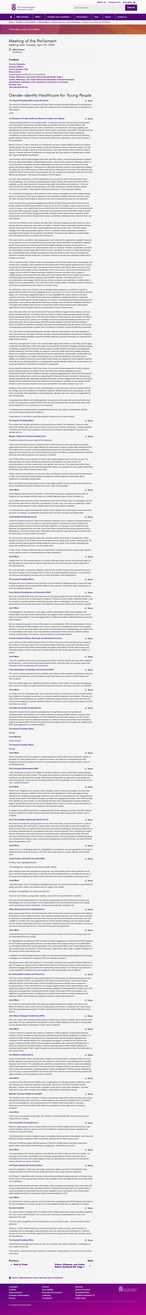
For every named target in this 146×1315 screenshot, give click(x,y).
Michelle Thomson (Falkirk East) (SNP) (25, 1094)
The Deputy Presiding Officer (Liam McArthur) (28, 101)
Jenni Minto (14, 490)
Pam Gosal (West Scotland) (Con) (23, 1123)
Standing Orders (82, 1292)
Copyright (13, 1287)
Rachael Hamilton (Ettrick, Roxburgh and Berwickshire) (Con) (35, 638)
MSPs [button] (38, 17)
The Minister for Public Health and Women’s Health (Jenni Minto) (36, 119)
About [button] (108, 17)
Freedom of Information (19, 1295)
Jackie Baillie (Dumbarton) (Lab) (22, 517)
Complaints (47, 1298)
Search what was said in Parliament (66, 22)
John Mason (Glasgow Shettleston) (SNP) (27, 1016)
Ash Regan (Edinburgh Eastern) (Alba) (25, 1165)
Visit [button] (96, 17)
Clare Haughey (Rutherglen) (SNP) (24, 769)
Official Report (44, 22)
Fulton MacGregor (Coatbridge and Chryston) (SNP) (31, 670)
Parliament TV (114, 2)
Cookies (12, 1290)
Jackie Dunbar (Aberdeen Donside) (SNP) (27, 859)
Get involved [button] (82, 17)
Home (11, 22)
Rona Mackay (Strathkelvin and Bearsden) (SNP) (30, 592)
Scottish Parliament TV (85, 1295)
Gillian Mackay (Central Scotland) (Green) (26, 909)
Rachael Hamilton (16, 1208)
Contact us (122, 17)
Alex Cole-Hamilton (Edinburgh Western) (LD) (28, 820)
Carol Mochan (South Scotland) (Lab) (25, 708)
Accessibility (47, 1290)
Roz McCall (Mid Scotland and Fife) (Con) (26, 974)
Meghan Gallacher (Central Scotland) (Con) (27, 436)
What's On (101, 2)
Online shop (80, 1298)
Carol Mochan (15, 737)
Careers (45, 1287)
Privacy (12, 1298)
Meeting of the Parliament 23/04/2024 (96, 22)
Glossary (79, 1287)
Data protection (15, 1292)
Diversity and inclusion (52, 1292)
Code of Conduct (82, 1290)
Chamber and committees (26, 22)
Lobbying (46, 1295)
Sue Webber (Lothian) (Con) (21, 1055)
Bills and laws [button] (23, 17)
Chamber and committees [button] (58, 17)
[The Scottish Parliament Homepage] (11, 17)
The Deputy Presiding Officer (21, 421)
